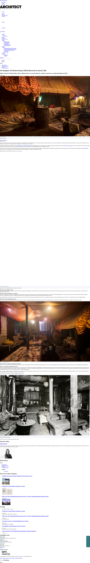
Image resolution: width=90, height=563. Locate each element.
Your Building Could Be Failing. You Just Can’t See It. (14, 526)
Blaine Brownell (7, 18)
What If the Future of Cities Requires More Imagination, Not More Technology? (19, 531)
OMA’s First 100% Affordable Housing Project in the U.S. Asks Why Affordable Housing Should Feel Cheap (25, 496)
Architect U (6, 28)
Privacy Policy (12, 558)
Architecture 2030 (7, 21)
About (1, 558)
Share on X (4, 466)
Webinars (5, 29)
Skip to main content (3, 0)
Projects (3, 11)
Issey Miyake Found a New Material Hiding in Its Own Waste (15, 521)
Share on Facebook (5, 467)
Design (3, 13)
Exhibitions (6, 471)
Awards (3, 22)
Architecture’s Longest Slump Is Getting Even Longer (13, 486)
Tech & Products (5, 15)
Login (3, 3)
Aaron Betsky (6, 19)
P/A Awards (6, 26)
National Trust (19, 145)
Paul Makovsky (6, 17)
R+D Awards (6, 25)
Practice (3, 14)
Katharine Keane (4, 140)
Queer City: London (68, 145)
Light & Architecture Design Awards (10, 49)
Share (1, 63)
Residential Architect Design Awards (10, 23)
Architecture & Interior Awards (9, 50)
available (16, 373)
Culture (3, 16)
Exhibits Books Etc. (7, 20)
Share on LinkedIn (5, 66)
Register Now (2, 539)
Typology (5, 12)
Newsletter (4, 2)
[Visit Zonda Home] (4, 560)
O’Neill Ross (86, 148)
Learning (3, 27)
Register (3, 4)
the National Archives (26, 145)
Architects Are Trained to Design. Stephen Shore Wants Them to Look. (17, 476)
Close (1, 562)
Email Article (4, 65)
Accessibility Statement (18, 558)
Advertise (3, 558)
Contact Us (7, 558)
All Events (1, 547)
